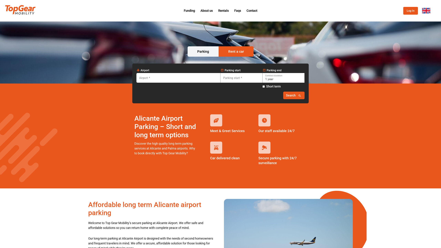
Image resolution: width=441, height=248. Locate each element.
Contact (252, 10)
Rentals (223, 10)
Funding (189, 10)
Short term (273, 86)
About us (207, 10)
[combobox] (178, 79)
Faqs (237, 10)
